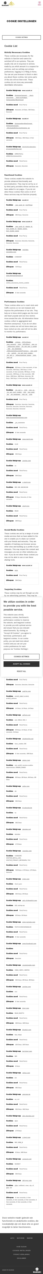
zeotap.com (26, 461)
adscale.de (26, 1094)
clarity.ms (25, 506)
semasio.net (26, 1159)
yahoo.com (26, 1073)
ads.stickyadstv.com (29, 900)
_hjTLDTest (26, 344)
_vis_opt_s (10, 355)
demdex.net (26, 829)
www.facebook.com (29, 944)
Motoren (20, 1238)
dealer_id (29, 226)
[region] (21, 637)
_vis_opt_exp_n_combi (29, 346)
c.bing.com (26, 1137)
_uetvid (13, 353)
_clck (19, 344)
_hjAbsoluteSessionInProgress (17, 351)
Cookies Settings (21, 37)
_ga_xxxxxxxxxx (16, 349)
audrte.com (26, 691)
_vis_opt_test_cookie (25, 353)
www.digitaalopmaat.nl (14, 276)
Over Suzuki (21, 1247)
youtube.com (27, 851)
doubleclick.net (27, 739)
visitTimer (29, 205)
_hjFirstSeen (26, 342)
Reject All (21, 671)
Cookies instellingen (21, 1250)
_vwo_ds (9, 357)
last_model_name (12, 231)
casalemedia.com (28, 965)
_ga (8, 353)
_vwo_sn (34, 344)
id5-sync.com (27, 1180)
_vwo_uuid (33, 351)
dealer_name (22, 229)
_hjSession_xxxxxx (13, 346)
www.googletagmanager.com (16, 418)
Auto (12, 1238)
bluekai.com (26, 1030)
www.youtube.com (28, 922)
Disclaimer (21, 1258)
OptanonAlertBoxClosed (14, 100)
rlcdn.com (25, 879)
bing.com (25, 1008)
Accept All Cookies (21, 664)
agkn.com (25, 786)
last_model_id (11, 229)
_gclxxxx (18, 342)
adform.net (26, 715)
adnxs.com (26, 760)
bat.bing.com (27, 1051)
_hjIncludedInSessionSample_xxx (18, 128)
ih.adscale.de (27, 808)
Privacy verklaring (21, 1254)
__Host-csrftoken (20, 98)
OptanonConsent (21, 95)
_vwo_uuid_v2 (20, 205)
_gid (8, 349)
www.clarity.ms (27, 439)
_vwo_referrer (11, 344)
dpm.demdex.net (28, 1116)
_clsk (34, 355)
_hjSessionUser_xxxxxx (23, 355)
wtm (16, 570)
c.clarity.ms (26, 482)
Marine (30, 1238)
